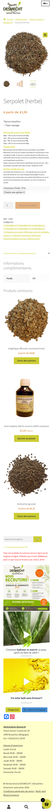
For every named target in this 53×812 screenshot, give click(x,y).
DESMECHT (8, 22)
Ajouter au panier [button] (26, 438)
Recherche (26, 807)
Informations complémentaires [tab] (19, 253)
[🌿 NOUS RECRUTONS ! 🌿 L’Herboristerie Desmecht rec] (26, 588)
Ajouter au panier (28, 205)
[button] (45, 35)
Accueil (10, 19)
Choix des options (26, 360)
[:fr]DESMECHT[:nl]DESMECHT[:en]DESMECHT (24, 225)
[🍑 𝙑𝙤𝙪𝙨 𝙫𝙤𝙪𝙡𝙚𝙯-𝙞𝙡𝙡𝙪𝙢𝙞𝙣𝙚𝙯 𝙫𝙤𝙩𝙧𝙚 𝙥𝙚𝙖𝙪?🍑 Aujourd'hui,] (26, 681)
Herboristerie (21, 19)
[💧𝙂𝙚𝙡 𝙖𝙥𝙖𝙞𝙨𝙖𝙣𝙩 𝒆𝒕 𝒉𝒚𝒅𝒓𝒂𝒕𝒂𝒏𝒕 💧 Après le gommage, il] (26, 634)
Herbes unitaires (36, 19)
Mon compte (9, 807)
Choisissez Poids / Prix (14, 188)
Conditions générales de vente (18, 791)
